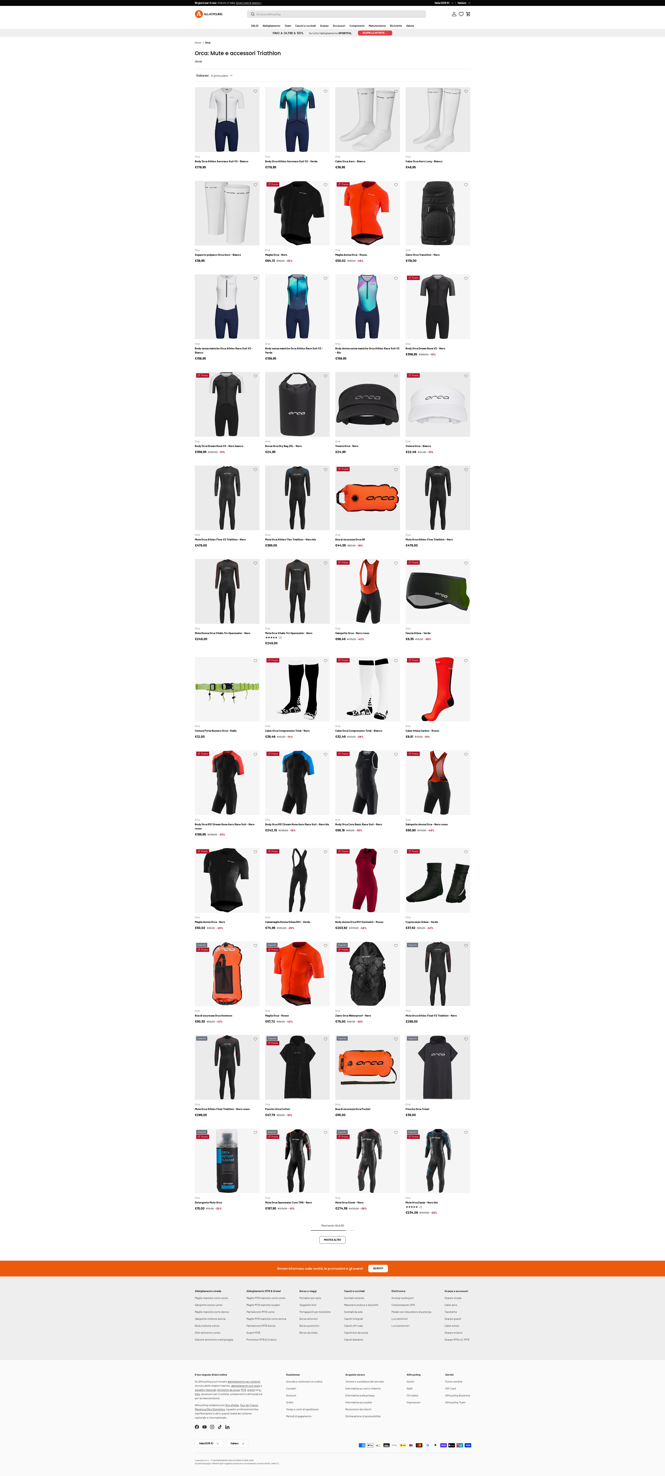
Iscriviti (378, 1268)
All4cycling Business (457, 1395)
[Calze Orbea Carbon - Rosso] (438, 689)
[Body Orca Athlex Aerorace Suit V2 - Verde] (297, 119)
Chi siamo (412, 1395)
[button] (468, 14)
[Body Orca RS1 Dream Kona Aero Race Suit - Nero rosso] (227, 782)
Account (291, 1395)
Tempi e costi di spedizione (302, 1409)
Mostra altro (332, 1239)
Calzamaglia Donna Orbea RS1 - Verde (287, 921)
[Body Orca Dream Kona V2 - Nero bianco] (227, 404)
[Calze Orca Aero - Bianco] (367, 119)
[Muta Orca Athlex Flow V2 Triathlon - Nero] (227, 498)
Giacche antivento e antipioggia (214, 1339)
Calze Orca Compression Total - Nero (287, 730)
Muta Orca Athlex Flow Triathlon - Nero (429, 539)
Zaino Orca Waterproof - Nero (353, 1015)
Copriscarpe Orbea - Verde (422, 921)
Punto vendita (453, 1381)
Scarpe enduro (453, 1332)
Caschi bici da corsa (356, 1332)
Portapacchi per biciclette (315, 1311)
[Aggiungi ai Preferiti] (255, 91)
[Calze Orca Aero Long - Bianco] (438, 119)
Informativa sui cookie (358, 1402)
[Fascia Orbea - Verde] (438, 591)
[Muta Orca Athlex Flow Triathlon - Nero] (438, 498)
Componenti (357, 25)
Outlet (410, 1381)
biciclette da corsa (228, 1389)
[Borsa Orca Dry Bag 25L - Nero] (297, 404)
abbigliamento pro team (245, 1385)
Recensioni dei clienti (358, 1409)
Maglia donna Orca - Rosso (351, 254)
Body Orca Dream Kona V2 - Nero (425, 348)
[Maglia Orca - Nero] (297, 213)
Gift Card (450, 1388)
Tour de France (249, 1405)
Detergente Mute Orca (208, 1202)
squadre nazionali (205, 1389)
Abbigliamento (271, 25)
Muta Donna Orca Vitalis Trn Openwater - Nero (222, 633)
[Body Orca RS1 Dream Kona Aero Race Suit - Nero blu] (297, 782)
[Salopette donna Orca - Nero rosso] (438, 782)
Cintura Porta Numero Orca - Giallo (216, 730)
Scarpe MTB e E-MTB (457, 1339)
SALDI (254, 25)
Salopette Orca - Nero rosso (352, 633)
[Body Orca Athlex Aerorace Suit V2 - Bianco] (227, 119)
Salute (410, 25)
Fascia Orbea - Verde (418, 633)
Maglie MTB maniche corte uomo (265, 1297)
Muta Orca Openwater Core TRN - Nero (288, 1202)
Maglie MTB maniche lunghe (263, 1304)
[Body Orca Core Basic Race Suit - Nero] (367, 782)
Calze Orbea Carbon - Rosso (422, 730)
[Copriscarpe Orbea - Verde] (438, 880)
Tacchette (451, 1311)
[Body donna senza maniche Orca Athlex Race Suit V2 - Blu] (367, 306)
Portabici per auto (310, 1297)
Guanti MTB (253, 1332)
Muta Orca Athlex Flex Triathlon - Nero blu (290, 539)
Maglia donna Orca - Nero (210, 921)
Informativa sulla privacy (360, 1395)
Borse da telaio (308, 1332)
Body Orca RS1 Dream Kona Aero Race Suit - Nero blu (297, 824)
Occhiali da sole (353, 1311)
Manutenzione (377, 25)
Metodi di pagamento (299, 1416)
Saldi (410, 1388)
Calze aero (451, 1304)
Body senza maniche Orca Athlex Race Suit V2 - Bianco (224, 350)
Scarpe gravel (453, 1318)
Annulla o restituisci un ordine (304, 1381)
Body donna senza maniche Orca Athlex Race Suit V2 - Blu (367, 350)
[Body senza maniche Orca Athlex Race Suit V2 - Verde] (297, 306)
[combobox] (336, 14)
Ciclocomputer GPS (403, 1304)
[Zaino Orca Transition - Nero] (438, 213)
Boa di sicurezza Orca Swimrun (213, 1015)
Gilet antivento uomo (207, 1332)
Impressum (413, 1402)
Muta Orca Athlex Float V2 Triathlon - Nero (431, 1015)
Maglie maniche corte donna (212, 1311)
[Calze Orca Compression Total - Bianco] (367, 689)
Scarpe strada (453, 1297)
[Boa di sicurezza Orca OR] (367, 498)
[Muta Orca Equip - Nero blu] (438, 1161)
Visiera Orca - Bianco (418, 445)
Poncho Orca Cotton (277, 1109)
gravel (251, 1389)
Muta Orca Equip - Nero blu (422, 1202)
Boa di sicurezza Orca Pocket (352, 1109)
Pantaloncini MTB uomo (260, 1311)
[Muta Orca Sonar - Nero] (367, 1161)
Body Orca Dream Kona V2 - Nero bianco (219, 445)
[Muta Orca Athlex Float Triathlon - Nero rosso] (227, 1067)
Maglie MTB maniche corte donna (266, 1318)
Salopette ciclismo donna (210, 1318)
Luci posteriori (400, 1325)
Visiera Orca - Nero (346, 445)
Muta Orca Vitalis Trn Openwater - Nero (288, 633)
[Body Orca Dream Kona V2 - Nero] (438, 306)
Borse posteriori (309, 1325)
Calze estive (452, 1325)
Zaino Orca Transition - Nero (423, 254)
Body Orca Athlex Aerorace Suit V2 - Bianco (221, 161)
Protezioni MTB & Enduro (261, 1339)
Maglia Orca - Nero (276, 254)
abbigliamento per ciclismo (244, 1381)
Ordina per (202, 75)
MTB (243, 1389)
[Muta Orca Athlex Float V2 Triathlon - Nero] (438, 973)
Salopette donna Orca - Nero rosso (427, 824)
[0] (461, 14)
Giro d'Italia (232, 1405)
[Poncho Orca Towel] (438, 1067)
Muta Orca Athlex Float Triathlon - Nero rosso (222, 1109)
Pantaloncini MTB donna (260, 1325)
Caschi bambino (353, 1339)
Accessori (339, 25)
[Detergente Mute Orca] (227, 1161)
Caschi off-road (353, 1325)
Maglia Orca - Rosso (277, 1015)
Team (288, 25)
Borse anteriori (308, 1318)
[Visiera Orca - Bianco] (438, 404)
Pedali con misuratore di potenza (411, 1311)
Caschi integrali (353, 1318)
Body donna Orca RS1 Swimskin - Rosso (359, 921)
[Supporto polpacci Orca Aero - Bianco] (227, 213)
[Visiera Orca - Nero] (367, 404)
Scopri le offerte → (375, 32)
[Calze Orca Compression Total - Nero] (297, 689)
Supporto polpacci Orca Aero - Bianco (218, 254)
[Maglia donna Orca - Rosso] (367, 213)
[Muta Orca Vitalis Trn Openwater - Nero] (297, 591)
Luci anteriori (400, 1318)
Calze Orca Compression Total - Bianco (358, 730)
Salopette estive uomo (208, 1304)
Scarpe (324, 25)
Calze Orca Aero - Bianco (350, 161)
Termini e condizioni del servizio (364, 1381)
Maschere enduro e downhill (361, 1304)
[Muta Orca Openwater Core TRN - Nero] (297, 1161)
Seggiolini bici (307, 1304)
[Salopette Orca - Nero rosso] (367, 591)
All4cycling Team (455, 1402)
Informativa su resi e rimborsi (363, 1388)
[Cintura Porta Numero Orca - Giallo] (227, 689)
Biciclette (396, 25)
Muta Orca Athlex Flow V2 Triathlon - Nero (220, 539)
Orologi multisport (403, 1297)
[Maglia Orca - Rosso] (297, 973)
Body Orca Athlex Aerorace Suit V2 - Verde (291, 161)
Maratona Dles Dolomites (210, 1409)
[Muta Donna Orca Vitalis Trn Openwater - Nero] (227, 591)
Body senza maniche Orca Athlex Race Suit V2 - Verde (294, 350)
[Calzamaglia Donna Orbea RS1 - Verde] (297, 880)
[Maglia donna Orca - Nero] (227, 880)
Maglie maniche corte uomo (211, 1297)
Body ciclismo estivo (207, 1325)
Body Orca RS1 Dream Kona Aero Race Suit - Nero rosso (225, 826)
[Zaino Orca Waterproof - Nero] (367, 973)
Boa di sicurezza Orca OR (350, 539)
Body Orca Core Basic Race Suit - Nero (358, 824)
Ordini (289, 1402)
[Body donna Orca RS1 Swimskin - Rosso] (367, 880)
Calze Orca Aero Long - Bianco (424, 161)
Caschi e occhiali (305, 25)
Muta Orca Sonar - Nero (349, 1202)
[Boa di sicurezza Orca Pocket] (367, 1067)
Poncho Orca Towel (417, 1109)
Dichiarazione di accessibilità (362, 1416)
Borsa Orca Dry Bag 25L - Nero (283, 445)
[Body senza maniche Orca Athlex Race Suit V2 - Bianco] (227, 306)
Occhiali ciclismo (354, 1297)
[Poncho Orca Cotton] (297, 1067)
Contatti (291, 1388)
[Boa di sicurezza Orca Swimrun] (227, 973)
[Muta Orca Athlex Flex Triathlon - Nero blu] (297, 498)
